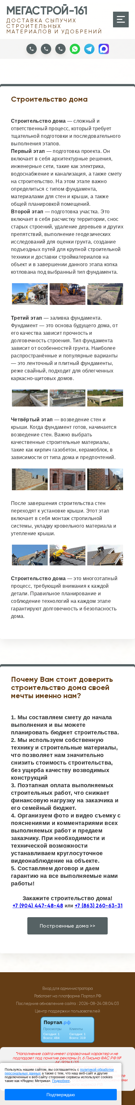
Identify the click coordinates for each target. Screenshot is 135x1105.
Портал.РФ (91, 996)
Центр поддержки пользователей (67, 1011)
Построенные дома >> (67, 926)
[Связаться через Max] (104, 49)
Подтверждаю (60, 1094)
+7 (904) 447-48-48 (38, 906)
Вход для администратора (67, 988)
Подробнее (61, 1081)
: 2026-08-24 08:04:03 (98, 1003)
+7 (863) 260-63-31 (98, 906)
